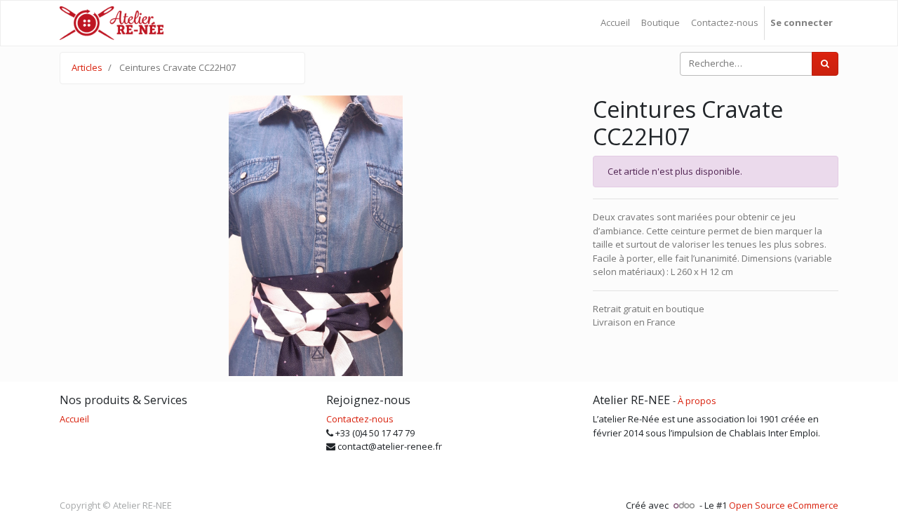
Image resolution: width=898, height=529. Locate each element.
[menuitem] (615, 23)
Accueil (74, 419)
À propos (697, 400)
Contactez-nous (360, 419)
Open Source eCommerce (783, 505)
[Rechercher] (825, 64)
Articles (87, 67)
